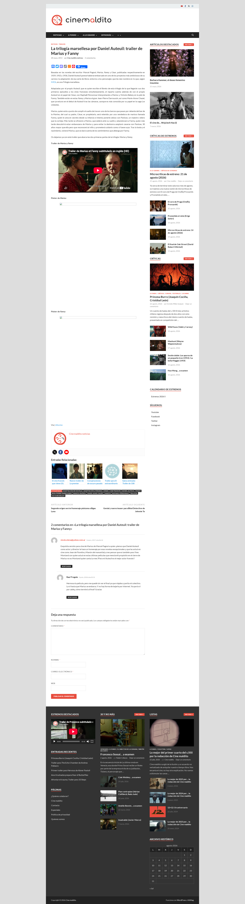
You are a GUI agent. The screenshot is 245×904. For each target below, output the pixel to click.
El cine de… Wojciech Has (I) (163, 122)
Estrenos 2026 (157, 396)
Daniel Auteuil (128, 491)
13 (172, 865)
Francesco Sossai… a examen (117, 754)
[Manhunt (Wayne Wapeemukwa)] (158, 341)
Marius (108, 493)
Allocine (59, 425)
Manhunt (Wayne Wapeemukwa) (176, 342)
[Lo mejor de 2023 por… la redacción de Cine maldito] (158, 822)
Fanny (138, 491)
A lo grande (89, 35)
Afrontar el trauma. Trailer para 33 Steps (68, 779)
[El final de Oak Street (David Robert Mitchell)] (158, 244)
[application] (73, 731)
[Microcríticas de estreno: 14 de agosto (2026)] (158, 230)
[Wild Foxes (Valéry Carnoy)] (158, 327)
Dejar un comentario (185, 181)
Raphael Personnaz (120, 493)
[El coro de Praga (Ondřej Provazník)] (158, 202)
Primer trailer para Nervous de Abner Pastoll (70, 770)
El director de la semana (127, 749)
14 (178, 865)
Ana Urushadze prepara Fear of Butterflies (69, 775)
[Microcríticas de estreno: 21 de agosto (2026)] (172, 155)
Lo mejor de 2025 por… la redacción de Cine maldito (179, 780)
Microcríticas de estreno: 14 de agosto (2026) (180, 231)
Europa (168, 293)
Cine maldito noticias (75, 58)
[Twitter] (188, 6)
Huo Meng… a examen (178, 370)
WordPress (181, 900)
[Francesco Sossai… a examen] (122, 720)
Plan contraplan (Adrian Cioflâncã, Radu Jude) (129, 792)
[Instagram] (192, 6)
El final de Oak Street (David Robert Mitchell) (180, 245)
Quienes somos (58, 819)
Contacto (55, 805)
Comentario (58, 626)
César (105, 491)
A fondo (72, 35)
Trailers (62, 44)
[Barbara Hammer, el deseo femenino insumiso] (172, 62)
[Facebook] (185, 6)
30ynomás (106, 35)
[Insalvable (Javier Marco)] (108, 820)
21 (178, 870)
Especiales (55, 810)
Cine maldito (171, 181)
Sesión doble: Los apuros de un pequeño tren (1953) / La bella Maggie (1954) (180, 358)
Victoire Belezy (58, 496)
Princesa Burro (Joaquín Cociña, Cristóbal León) (72, 758)
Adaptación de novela (72, 491)
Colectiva (161, 749)
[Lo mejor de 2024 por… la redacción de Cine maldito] (158, 793)
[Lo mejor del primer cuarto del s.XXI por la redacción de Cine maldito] (172, 720)
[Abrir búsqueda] (193, 35)
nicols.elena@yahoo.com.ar (73, 540)
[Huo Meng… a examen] (158, 371)
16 (191, 865)
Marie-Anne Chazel (95, 493)
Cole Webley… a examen (129, 777)
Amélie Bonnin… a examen (130, 805)
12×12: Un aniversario (178, 807)
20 (172, 870)
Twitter (154, 421)
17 (153, 870)
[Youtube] (181, 6)
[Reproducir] (54, 741)
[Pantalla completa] (92, 741)
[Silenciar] (88, 741)
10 (153, 865)
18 (159, 870)
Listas (169, 749)
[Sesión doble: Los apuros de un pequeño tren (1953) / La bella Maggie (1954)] (158, 355)
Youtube (155, 412)
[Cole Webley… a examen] (108, 777)
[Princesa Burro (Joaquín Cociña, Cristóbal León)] (172, 278)
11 (159, 865)
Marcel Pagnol (79, 493)
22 (184, 870)
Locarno (185, 293)
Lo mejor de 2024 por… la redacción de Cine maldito (179, 794)
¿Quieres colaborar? (60, 796)
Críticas (161, 293)
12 (165, 865)
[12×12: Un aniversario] (158, 808)
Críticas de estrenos (169, 171)
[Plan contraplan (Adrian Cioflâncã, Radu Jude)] (108, 792)
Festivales (177, 293)
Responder (66, 566)
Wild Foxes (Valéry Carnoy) (180, 327)
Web (53, 683)
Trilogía (133, 493)
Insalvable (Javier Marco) (129, 820)
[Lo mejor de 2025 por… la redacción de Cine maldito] (158, 779)
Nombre (55, 660)
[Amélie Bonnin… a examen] (108, 806)
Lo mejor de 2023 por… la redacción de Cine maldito (179, 823)
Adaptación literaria (93, 491)
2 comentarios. (90, 58)
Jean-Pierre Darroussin (62, 493)
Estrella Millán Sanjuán (175, 304)
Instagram (155, 425)
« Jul (152, 888)
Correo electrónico (62, 672)
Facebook (155, 416)
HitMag (191, 900)
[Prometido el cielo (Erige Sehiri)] (158, 216)
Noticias (57, 35)
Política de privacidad (60, 814)
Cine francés (115, 491)
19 (165, 870)
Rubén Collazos (121, 758)
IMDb (53, 82)
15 (184, 865)
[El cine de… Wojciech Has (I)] (172, 105)
